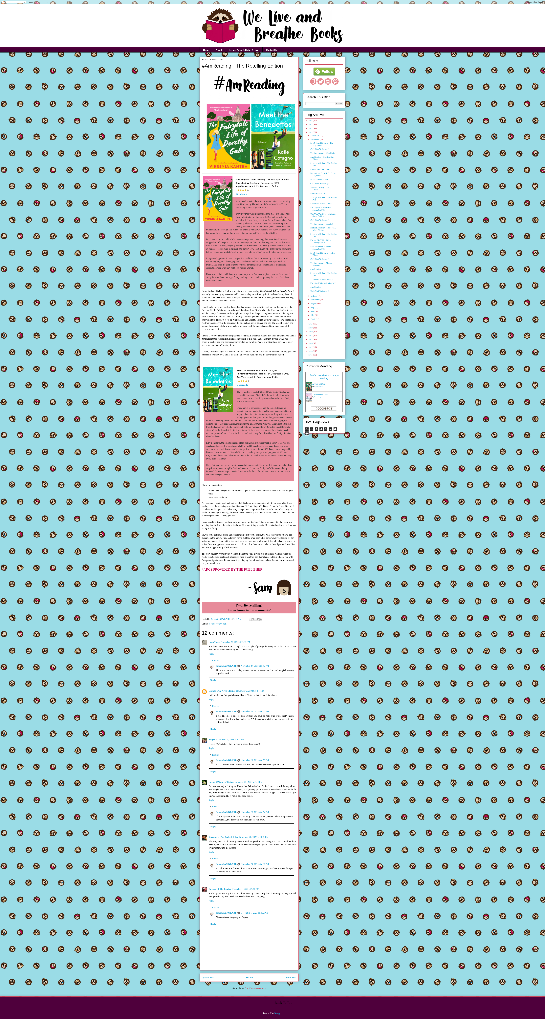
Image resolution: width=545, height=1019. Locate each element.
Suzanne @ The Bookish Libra (223, 837)
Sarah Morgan (318, 397)
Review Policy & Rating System (244, 50)
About (219, 50)
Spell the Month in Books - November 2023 (321, 247)
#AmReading (315, 269)
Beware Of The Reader (220, 888)
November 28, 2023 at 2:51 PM (230, 739)
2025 (311, 124)
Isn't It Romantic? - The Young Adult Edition (323, 228)
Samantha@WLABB (226, 665)
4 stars (212, 623)
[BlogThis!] (252, 619)
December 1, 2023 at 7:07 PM (254, 912)
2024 (311, 128)
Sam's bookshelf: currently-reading (324, 377)
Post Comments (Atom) (255, 988)
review (219, 623)
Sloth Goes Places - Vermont (322, 279)
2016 (311, 343)
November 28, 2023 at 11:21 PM (253, 836)
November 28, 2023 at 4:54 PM (255, 812)
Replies (215, 660)
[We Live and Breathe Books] (324, 74)
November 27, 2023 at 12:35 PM (235, 641)
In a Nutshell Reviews (319, 179)
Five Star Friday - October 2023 (323, 283)
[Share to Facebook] (258, 619)
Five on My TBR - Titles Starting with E (320, 241)
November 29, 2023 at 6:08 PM (255, 863)
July (313, 307)
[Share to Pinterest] (260, 619)
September (315, 299)
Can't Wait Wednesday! (319, 149)
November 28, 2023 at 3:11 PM (248, 781)
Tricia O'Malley (318, 386)
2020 (311, 327)
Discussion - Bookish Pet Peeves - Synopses (323, 174)
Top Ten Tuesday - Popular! (321, 224)
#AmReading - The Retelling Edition (322, 158)
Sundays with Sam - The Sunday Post (323, 164)
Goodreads (241, 194)
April (313, 319)
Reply (211, 653)
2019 (311, 331)
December (315, 135)
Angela (212, 739)
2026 (311, 120)
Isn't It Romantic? (317, 193)
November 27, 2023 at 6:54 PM (255, 711)
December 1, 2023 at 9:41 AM (245, 888)
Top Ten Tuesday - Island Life (322, 153)
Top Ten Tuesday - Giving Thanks (321, 188)
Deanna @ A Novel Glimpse (222, 690)
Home (206, 50)
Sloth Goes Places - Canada (321, 203)
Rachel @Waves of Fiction (221, 781)
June (313, 311)
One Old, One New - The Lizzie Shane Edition (323, 215)
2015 (311, 347)
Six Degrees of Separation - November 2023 (321, 208)
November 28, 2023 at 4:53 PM (255, 760)
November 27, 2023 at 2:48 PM (250, 690)
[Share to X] (255, 619)
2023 (311, 132)
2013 (311, 354)
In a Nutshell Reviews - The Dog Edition (321, 144)
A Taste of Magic (319, 383)
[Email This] (250, 619)
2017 (311, 339)
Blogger (277, 1013)
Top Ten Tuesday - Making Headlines (321, 264)
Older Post (290, 977)
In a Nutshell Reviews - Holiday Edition (323, 254)
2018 (311, 335)
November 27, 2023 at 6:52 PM (255, 665)
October (314, 295)
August (314, 303)
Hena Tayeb (214, 642)
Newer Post (208, 977)
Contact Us (271, 50)
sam (224, 623)
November (315, 139)
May (313, 315)
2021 (311, 324)
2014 (311, 351)
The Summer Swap (320, 394)
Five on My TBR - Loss (320, 169)
